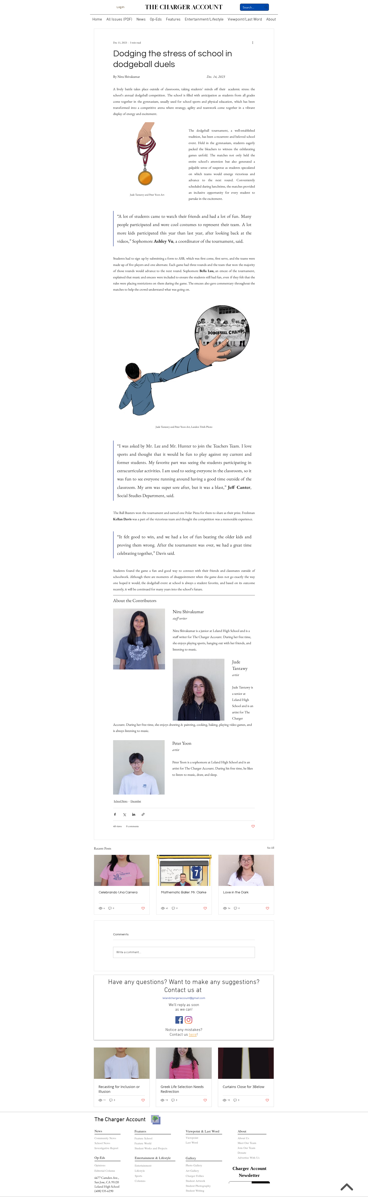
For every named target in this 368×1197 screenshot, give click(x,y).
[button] (141, 17)
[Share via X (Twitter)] (124, 814)
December (136, 801)
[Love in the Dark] (246, 870)
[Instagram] (188, 1020)
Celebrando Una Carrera (118, 892)
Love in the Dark (236, 892)
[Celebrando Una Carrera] (122, 870)
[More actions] (252, 42)
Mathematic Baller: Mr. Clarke (183, 892)
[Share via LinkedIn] (134, 814)
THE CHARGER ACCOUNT (184, 7)
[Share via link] (143, 814)
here (193, 1034)
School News (120, 801)
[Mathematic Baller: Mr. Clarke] (184, 870)
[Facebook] (179, 1020)
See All (270, 847)
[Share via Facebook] (115, 814)
